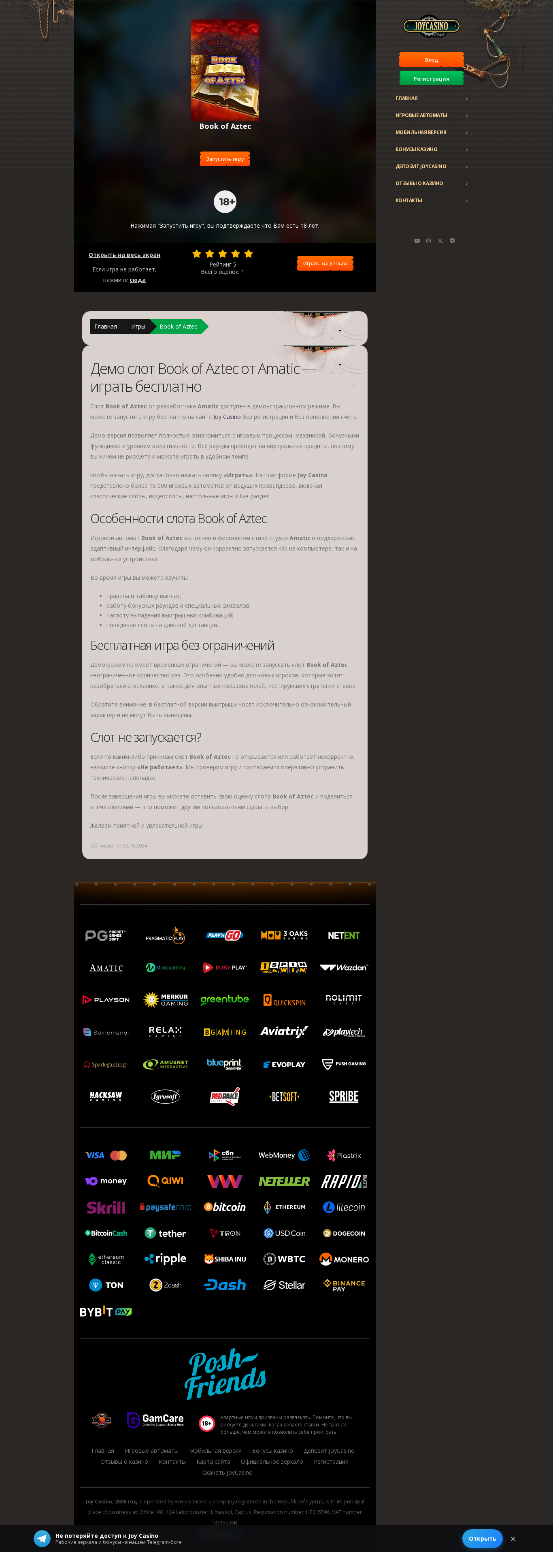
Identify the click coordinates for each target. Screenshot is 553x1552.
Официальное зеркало (272, 1461)
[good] (235, 254)
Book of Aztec (178, 326)
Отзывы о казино (419, 183)
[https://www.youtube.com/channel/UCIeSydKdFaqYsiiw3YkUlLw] (417, 240)
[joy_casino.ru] (428, 240)
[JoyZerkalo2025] (452, 240)
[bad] (196, 254)
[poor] (209, 254)
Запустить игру (225, 158)
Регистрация (431, 78)
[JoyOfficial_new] (440, 240)
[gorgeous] (248, 254)
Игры (138, 326)
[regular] (222, 254)
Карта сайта (213, 1461)
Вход (431, 59)
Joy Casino (227, 417)
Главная (407, 98)
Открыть (482, 1538)
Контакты (409, 200)
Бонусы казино (417, 149)
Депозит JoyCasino (421, 166)
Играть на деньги (325, 263)
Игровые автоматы (421, 115)
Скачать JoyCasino (227, 1472)
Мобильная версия (421, 132)
